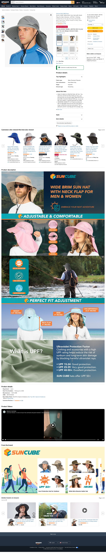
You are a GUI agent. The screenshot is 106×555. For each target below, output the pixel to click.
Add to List (90, 48)
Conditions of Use (33, 547)
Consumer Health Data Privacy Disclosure (54, 547)
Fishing (21, 10)
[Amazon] (5, 2)
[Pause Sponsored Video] (34, 513)
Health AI (8, 6)
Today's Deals (63, 6)
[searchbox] (43, 2)
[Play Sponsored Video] (53, 510)
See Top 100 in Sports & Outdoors (36, 396)
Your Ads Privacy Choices (70, 547)
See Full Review (45, 412)
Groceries (48, 6)
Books (70, 6)
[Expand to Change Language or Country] (57, 542)
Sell (81, 6)
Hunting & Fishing (14, 10)
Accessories (26, 10)
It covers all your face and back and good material (28, 412)
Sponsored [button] (3, 500)
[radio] (2, 17)
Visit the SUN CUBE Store (62, 13)
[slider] (50, 439)
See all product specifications (64, 123)
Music (96, 6)
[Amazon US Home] (39, 543)
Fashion (86, 6)
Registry (91, 6)
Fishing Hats (32, 10)
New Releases (40, 6)
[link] (14, 149)
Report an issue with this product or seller (68, 126)
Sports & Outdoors (6, 10)
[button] (3, 6)
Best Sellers (33, 6)
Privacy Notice (41, 547)
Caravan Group (96, 36)
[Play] (2, 439)
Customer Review (11, 412)
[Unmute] (103, 440)
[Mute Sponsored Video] (34, 516)
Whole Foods (55, 6)
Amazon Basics (24, 6)
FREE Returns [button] (59, 32)
